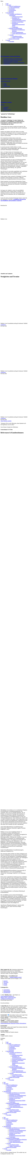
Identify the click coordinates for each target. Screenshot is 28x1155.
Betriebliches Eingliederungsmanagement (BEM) (17, 1100)
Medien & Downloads (11, 1112)
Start (4, 1082)
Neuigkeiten (9, 1087)
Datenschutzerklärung (5, 1023)
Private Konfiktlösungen (14, 1105)
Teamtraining (12, 1102)
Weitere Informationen (21, 1023)
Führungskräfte (6, 991)
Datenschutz (11, 998)
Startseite (5, 981)
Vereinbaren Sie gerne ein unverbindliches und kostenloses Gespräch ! (13, 200)
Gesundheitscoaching (14, 1109)
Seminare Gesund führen (14, 1098)
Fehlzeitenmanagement (14, 1094)
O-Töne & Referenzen (11, 1086)
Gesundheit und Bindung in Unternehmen (15, 1092)
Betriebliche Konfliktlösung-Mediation (18, 1104)
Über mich (5, 982)
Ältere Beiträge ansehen (6, 421)
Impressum (5, 998)
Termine (5, 983)
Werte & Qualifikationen (11, 1085)
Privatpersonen (6, 992)
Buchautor (8, 1090)
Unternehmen (6, 989)
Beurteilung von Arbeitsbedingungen (17, 1095)
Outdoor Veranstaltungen (15, 1111)
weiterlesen (3, 324)
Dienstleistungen (7, 1091)
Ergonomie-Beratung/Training (16, 1096)
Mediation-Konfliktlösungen (12, 1103)
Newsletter (8, 1115)
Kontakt (5, 984)
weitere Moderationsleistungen (16, 1107)
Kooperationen (9, 1088)
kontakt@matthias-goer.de (16, 977)
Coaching (8, 1108)
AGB (2, 998)
